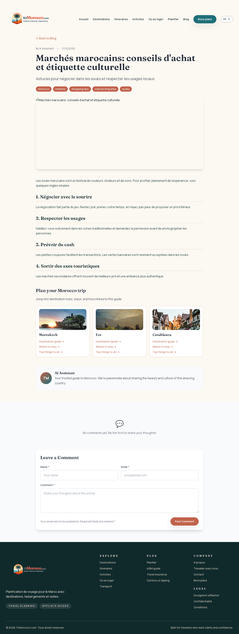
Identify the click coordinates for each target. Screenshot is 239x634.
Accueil (84, 19)
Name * (44, 467)
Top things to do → (51, 352)
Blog (186, 19)
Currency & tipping (158, 580)
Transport (106, 586)
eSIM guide (153, 568)
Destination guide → (51, 341)
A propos (199, 562)
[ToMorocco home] (30, 19)
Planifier (173, 19)
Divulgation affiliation (206, 595)
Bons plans (205, 19)
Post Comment (184, 521)
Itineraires (121, 19)
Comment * (47, 485)
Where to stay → (49, 346)
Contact (199, 574)
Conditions (200, 607)
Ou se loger (155, 19)
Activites (138, 19)
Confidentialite (203, 601)
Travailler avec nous (206, 568)
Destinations (101, 19)
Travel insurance (157, 574)
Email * (125, 467)
